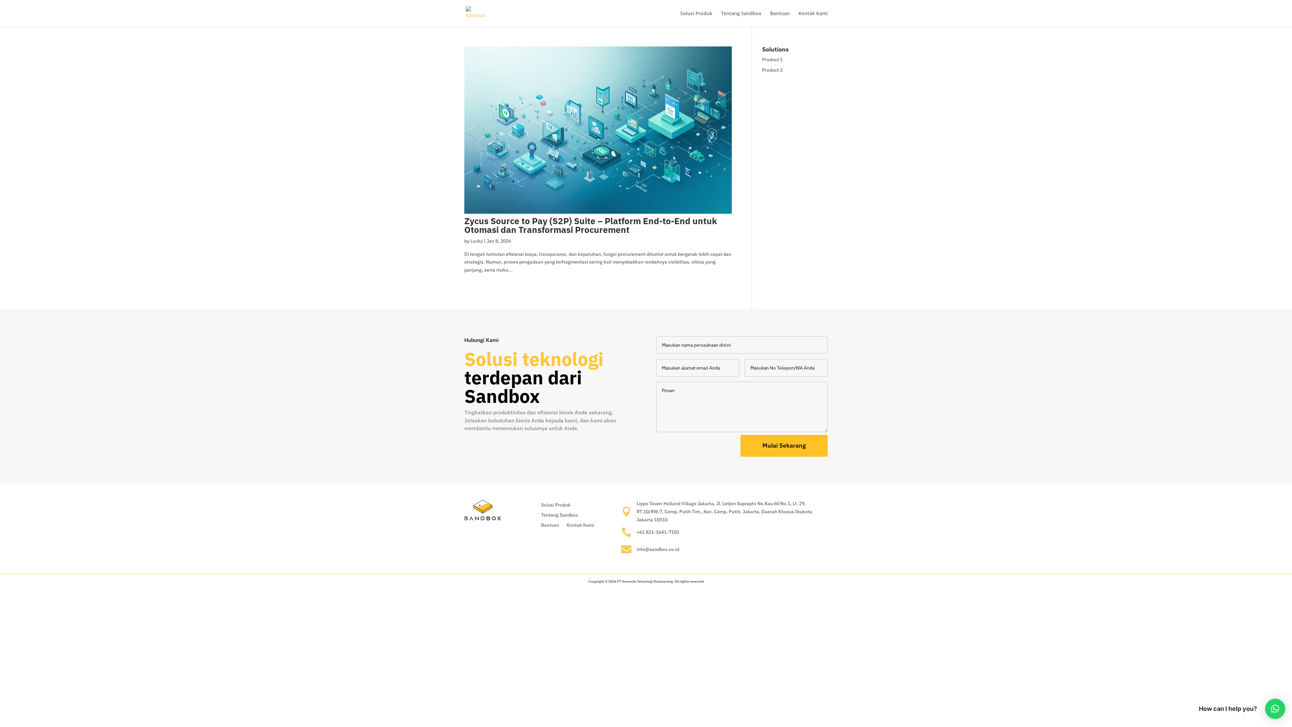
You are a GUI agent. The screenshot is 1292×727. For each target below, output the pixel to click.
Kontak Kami (813, 13)
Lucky (476, 241)
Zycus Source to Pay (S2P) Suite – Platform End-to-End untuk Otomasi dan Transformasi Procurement (590, 225)
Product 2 (772, 70)
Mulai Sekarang (784, 445)
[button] (1275, 709)
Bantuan (780, 13)
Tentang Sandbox (741, 13)
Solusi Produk (696, 13)
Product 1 (772, 60)
